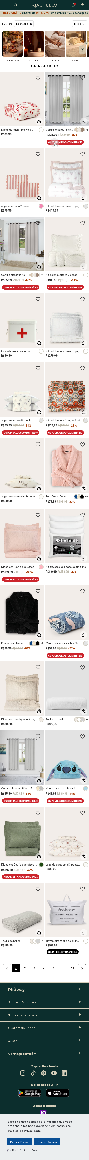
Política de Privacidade (24, 1130)
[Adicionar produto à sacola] (39, 121)
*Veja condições (77, 12)
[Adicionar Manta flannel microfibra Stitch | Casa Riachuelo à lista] (83, 591)
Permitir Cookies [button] (19, 1141)
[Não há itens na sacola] (82, 5)
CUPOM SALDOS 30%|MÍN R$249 (65, 142)
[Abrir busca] (16, 5)
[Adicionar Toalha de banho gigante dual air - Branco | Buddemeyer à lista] (83, 667)
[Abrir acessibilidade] (82, 49)
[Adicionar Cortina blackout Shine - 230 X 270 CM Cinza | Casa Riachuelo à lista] (83, 77)
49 (72, 968)
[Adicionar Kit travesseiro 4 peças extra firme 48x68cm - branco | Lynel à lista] (83, 515)
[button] (24, 1150)
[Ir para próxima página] (82, 968)
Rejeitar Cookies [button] (47, 1141)
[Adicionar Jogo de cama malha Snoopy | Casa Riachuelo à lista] (38, 444)
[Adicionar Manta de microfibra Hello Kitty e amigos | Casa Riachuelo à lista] (38, 77)
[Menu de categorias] (6, 5)
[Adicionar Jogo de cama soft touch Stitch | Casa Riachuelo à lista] (38, 368)
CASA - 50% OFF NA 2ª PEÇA (62, 952)
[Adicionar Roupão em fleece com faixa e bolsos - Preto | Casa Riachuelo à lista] (38, 591)
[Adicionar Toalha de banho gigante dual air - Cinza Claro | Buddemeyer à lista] (38, 889)
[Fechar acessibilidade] (86, 43)
